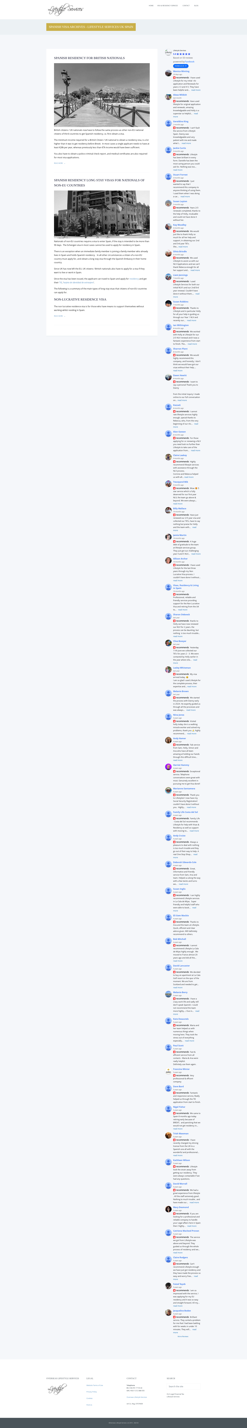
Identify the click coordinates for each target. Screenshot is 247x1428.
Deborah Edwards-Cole (184, 862)
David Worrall (180, 1183)
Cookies (89, 1398)
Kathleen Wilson (181, 1160)
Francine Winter (181, 1069)
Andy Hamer (179, 738)
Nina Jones (178, 714)
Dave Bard (178, 1086)
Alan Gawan (179, 431)
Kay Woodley (179, 224)
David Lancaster (181, 965)
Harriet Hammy (181, 765)
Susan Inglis (179, 888)
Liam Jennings (180, 275)
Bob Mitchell (179, 939)
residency (134, 278)
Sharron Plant (180, 348)
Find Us (89, 1405)
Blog (196, 6)
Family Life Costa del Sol (185, 812)
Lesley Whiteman (182, 667)
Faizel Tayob (179, 1284)
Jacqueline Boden (182, 1310)
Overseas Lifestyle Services (137, 1397)
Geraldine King (180, 121)
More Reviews (183, 1336)
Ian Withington (181, 325)
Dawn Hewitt (180, 375)
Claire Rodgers (180, 1257)
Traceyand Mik (180, 481)
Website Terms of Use (94, 1385)
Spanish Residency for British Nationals (89, 58)
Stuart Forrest (180, 174)
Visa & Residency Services (167, 6)
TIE (60, 282)
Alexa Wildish (180, 94)
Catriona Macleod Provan (186, 1230)
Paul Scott (178, 1045)
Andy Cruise (179, 835)
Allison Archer (180, 558)
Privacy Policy (91, 1392)
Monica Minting (181, 71)
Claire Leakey (180, 455)
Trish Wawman (181, 1133)
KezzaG (177, 405)
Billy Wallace (179, 508)
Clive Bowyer (179, 641)
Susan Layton (180, 201)
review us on (179, 66)
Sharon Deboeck (181, 614)
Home (151, 6)
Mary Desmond (181, 1207)
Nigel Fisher (179, 1107)
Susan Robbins (180, 301)
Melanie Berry (180, 992)
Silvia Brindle (180, 251)
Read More (58, 163)
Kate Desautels (181, 1019)
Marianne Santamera (184, 788)
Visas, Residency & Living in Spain (186, 587)
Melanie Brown (181, 691)
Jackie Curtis (179, 148)
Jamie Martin (180, 535)
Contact (186, 6)
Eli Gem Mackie (181, 915)
